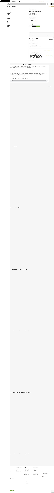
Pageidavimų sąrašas (35, 474)
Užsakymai (34, 469)
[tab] (24, 64)
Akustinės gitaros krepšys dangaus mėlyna (11, 207)
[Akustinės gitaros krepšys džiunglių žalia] (28, 117)
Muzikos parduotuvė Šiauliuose (19, 471)
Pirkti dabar (38, 26)
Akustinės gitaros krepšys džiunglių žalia (11, 146)
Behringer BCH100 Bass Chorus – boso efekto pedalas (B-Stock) (16, 330)
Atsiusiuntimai (34, 470)
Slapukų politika (26, 471)
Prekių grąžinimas (26, 469)
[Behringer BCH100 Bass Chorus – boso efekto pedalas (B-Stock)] (28, 302)
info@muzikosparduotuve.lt (45, 476)
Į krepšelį (34, 26)
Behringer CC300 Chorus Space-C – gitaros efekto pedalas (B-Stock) (17, 392)
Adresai (34, 471)
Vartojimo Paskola (26, 474)
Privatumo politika (26, 470)
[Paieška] (19, 1)
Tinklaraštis (17, 470)
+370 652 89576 (41, 1)
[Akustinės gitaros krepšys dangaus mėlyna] (28, 178)
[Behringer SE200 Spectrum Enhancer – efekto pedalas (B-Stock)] (28, 425)
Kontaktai (17, 469)
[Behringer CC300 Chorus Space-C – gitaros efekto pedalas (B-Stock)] (28, 363)
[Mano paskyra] (47, 4)
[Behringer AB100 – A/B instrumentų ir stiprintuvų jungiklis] (28, 240)
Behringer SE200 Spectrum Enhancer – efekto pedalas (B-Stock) (16, 453)
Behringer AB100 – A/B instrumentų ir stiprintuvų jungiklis (15, 269)
